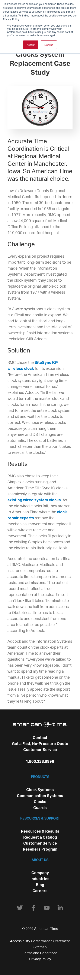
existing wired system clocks (34, 500)
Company (40, 873)
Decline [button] (48, 44)
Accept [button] (31, 44)
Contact (40, 738)
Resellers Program (40, 849)
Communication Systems (40, 796)
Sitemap (40, 947)
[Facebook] (33, 908)
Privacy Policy (40, 959)
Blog (40, 885)
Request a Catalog (40, 837)
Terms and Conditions (40, 953)
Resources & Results (40, 831)
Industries (40, 879)
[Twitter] (20, 908)
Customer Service (40, 750)
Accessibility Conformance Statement (40, 941)
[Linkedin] (60, 908)
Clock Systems (40, 790)
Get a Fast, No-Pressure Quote (40, 744)
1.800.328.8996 (40, 762)
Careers (40, 891)
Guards (40, 808)
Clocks (40, 802)
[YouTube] (47, 908)
